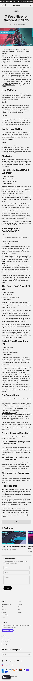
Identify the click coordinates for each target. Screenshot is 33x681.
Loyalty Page (5, 644)
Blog (19, 609)
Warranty (4, 609)
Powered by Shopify (13, 676)
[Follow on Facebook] (3, 661)
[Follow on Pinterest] (14, 661)
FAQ (2, 606)
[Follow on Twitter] (6, 661)
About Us (20, 604)
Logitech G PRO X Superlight (8, 84)
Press (19, 606)
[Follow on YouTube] (18, 661)
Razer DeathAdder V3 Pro (8, 246)
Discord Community (6, 639)
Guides (16, 11)
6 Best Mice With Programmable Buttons (14, 546)
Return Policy (5, 614)
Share (17, 522)
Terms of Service (11, 563)
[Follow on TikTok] (22, 661)
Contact (20, 612)
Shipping (4, 612)
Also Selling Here (6, 641)
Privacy (3, 617)
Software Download (6, 604)
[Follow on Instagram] (10, 661)
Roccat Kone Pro (6, 357)
